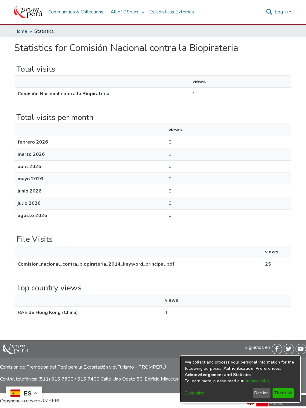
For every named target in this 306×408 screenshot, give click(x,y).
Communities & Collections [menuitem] (75, 12)
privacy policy (257, 381)
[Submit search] (269, 12)
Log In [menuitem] (281, 12)
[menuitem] (126, 12)
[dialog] (240, 379)
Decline (261, 393)
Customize (194, 393)
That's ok (283, 393)
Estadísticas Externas (171, 12)
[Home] (28, 12)
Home (20, 31)
